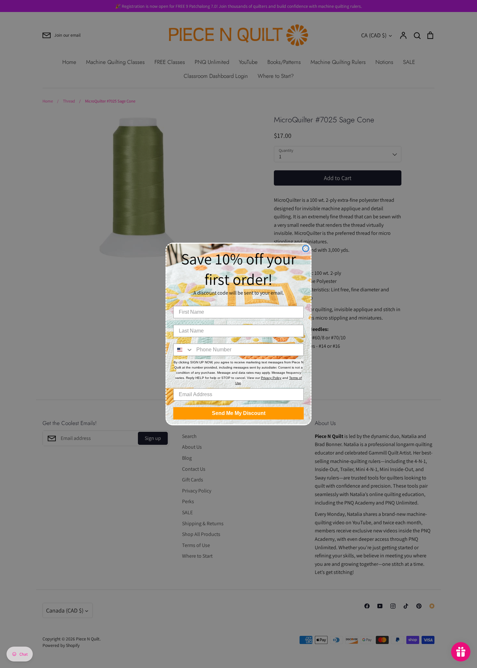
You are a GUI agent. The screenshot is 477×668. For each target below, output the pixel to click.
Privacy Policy (271, 378)
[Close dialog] (305, 248)
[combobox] (183, 350)
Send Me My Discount (238, 413)
